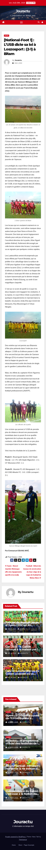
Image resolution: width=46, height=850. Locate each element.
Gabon (8, 712)
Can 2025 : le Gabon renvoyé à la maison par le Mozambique (22, 649)
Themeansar (23, 839)
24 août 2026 (13, 798)
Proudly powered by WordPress (15, 837)
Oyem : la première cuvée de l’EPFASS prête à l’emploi (22, 718)
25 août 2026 (13, 747)
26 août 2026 (13, 722)
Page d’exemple (29, 845)
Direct (20, 845)
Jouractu (23, 11)
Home (14, 845)
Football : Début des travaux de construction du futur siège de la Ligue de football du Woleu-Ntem (32, 572)
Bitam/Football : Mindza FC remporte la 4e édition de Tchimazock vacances (23, 768)
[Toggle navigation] (21, 22)
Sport (6, 35)
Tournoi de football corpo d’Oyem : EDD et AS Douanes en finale (22, 625)
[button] (39, 22)
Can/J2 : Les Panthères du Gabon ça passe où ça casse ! (22, 673)
